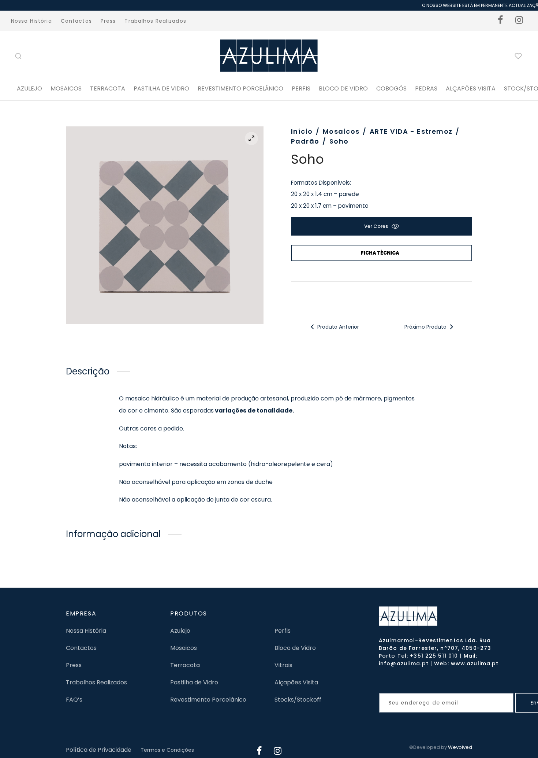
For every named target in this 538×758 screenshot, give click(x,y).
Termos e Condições (167, 750)
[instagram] (519, 21)
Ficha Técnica (380, 252)
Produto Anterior (337, 326)
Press (108, 21)
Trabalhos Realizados (155, 21)
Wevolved (460, 747)
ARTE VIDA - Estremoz (411, 131)
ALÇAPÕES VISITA (471, 88)
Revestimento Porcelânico (240, 88)
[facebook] (501, 21)
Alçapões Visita (296, 682)
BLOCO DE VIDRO (343, 88)
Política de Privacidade (98, 750)
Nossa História (31, 21)
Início (302, 131)
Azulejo (29, 88)
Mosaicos (66, 88)
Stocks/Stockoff (297, 699)
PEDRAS (426, 88)
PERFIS (301, 88)
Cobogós (391, 88)
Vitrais (283, 665)
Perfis (282, 630)
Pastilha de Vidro (161, 88)
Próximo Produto (426, 326)
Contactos (76, 21)
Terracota (107, 88)
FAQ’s (74, 699)
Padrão (305, 141)
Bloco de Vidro (295, 648)
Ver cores (376, 226)
